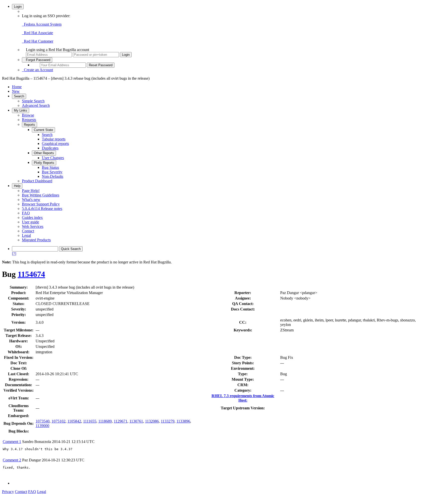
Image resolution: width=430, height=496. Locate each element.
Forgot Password (37, 60)
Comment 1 (12, 441)
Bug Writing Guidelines (40, 195)
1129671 (120, 421)
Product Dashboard (37, 181)
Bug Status (50, 167)
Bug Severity (52, 172)
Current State (43, 130)
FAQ (26, 213)
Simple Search (33, 101)
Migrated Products (36, 240)
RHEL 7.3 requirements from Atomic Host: (243, 398)
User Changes (53, 158)
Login (18, 6)
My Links (20, 110)
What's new (31, 199)
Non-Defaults (52, 176)
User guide (30, 222)
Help (17, 186)
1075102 (58, 421)
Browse (28, 115)
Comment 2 (12, 460)
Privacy (8, 492)
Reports (29, 124)
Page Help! (31, 190)
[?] (14, 253)
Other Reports (44, 153)
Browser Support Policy (41, 204)
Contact (28, 231)
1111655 (89, 421)
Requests (29, 120)
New (16, 91)
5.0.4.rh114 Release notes (42, 208)
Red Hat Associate (37, 33)
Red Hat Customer (37, 41)
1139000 (42, 426)
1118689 (105, 421)
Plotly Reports (44, 163)
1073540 (43, 421)
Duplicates (50, 148)
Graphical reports (55, 143)
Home (17, 87)
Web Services (32, 226)
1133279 (167, 421)
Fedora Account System (41, 24)
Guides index (32, 217)
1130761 (136, 421)
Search (19, 96)
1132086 (152, 421)
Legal (26, 235)
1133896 (183, 421)
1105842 (74, 421)
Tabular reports (53, 139)
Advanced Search (36, 105)
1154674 (31, 274)
